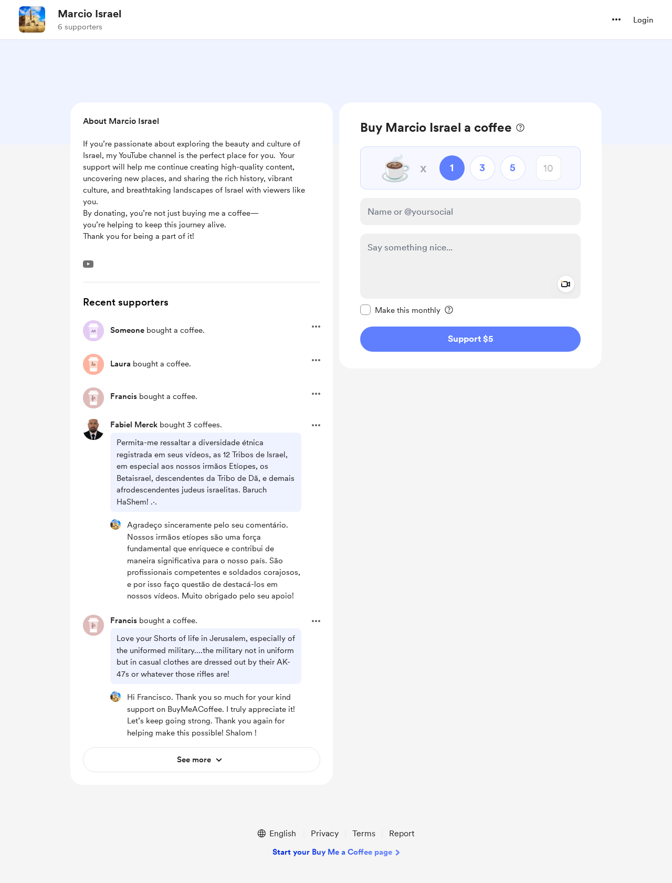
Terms (363, 833)
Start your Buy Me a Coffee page (332, 852)
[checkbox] (400, 310)
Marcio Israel (89, 13)
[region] (470, 235)
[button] (616, 19)
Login (643, 20)
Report (401, 833)
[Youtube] (88, 264)
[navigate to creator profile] (32, 19)
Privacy (325, 833)
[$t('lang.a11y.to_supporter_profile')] (115, 524)
